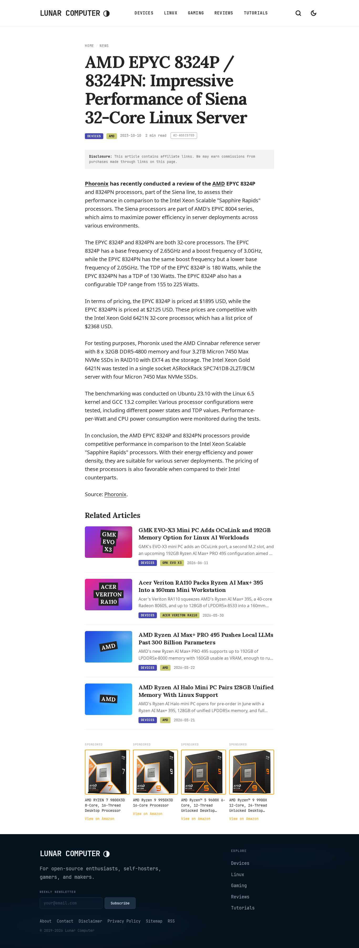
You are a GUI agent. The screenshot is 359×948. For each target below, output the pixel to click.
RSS (171, 921)
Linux (170, 13)
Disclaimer (90, 921)
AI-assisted (183, 135)
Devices (144, 13)
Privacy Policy (124, 921)
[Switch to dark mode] (313, 13)
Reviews (223, 13)
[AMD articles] (218, 183)
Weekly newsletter (58, 892)
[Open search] (298, 13)
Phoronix (97, 183)
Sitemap (154, 921)
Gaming (196, 13)
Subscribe (120, 903)
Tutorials (256, 13)
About (46, 921)
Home (89, 46)
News (104, 46)
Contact (65, 921)
